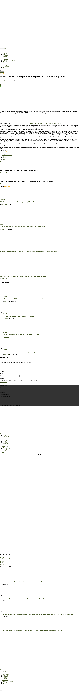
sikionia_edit (7, 80)
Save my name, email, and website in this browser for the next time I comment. (19, 380)
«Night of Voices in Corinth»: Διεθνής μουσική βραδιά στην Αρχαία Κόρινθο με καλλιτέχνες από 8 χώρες (29, 251)
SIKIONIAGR (4, 204)
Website (2, 378)
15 (9, 558)
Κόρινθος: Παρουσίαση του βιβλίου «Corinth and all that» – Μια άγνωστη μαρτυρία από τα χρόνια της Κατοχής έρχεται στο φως (38, 614)
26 (5, 561)
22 (9, 560)
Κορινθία (4, 156)
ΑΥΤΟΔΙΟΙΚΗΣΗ (6, 54)
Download (59, 123)
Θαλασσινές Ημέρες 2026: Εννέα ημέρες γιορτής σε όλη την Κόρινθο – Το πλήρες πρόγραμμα (28, 298)
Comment (2, 371)
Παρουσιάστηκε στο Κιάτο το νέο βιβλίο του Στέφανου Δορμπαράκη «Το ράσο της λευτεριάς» (28, 582)
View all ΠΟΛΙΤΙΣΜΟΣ (5, 280)
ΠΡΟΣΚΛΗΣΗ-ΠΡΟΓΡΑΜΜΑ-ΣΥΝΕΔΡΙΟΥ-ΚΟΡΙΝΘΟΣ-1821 (43, 123)
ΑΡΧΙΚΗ (4, 51)
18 (3, 560)
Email (1, 375)
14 (8, 558)
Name (1, 373)
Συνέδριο (4, 157)
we (3, 67)
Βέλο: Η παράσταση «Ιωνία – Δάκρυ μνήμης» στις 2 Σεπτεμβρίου (18, 202)
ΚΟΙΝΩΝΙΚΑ (5, 55)
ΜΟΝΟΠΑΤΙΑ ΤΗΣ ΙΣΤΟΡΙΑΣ (8, 60)
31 (2, 562)
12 (5, 558)
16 (0, 560)
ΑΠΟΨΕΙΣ (4, 56)
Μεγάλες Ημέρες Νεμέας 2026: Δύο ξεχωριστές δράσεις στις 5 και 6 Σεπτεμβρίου (22, 226)
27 (6, 561)
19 (5, 560)
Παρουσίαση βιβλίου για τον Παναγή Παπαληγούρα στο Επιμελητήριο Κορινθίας (24, 598)
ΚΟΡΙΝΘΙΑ (2, 224)
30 (0, 562)
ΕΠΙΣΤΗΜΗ (5, 59)
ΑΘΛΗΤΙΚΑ (5, 61)
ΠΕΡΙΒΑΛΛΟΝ (5, 52)
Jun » (4, 564)
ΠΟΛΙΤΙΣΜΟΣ (5, 53)
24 (2, 561)
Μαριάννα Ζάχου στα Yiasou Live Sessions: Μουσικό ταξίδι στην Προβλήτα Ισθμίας (23, 276)
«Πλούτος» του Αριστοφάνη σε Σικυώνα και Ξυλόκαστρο (18, 316)
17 (2, 560)
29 (9, 561)
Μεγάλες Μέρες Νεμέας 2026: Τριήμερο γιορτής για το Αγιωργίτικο (20, 334)
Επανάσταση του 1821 (7, 155)
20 (6, 560)
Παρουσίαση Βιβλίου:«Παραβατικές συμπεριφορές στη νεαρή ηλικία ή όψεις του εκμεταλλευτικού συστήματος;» (33, 630)
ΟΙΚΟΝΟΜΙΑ (5, 58)
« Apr (1, 564)
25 (3, 561)
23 (0, 561)
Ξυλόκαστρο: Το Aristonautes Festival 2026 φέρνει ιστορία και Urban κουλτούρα (25, 352)
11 (3, 558)
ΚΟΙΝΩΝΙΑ (2, 199)
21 (8, 560)
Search (1, 72)
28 (8, 561)
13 (6, 558)
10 (2, 558)
